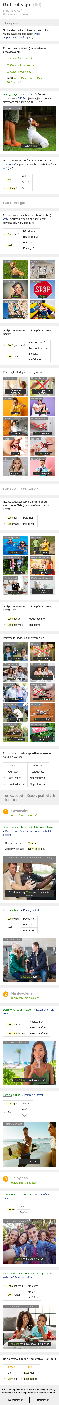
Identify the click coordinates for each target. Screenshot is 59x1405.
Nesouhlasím (15, 1400)
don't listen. (16, 784)
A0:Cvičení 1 (21, 78)
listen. (13, 771)
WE (5, 168)
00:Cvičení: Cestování (19, 58)
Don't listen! (14, 777)
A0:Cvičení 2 (37, 78)
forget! (14, 1024)
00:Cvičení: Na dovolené (21, 65)
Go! (9, 1112)
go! (12, 517)
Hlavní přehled (11, 23)
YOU (6, 164)
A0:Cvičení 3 (14, 82)
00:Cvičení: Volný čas (19, 71)
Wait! (10, 927)
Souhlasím (43, 1400)
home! (13, 234)
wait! (13, 356)
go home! (16, 345)
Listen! (11, 765)
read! (15, 1286)
